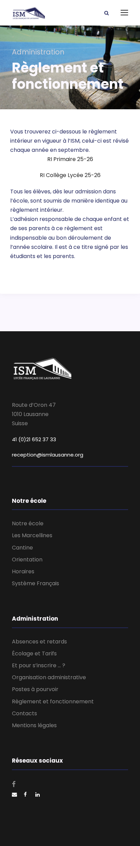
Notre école (27, 523)
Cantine (22, 548)
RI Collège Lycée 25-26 (70, 175)
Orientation (27, 559)
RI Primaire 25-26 (70, 159)
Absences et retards (39, 641)
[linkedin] (37, 795)
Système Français (35, 583)
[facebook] (14, 784)
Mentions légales (34, 725)
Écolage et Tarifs (34, 653)
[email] (14, 795)
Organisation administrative (49, 677)
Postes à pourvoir (35, 689)
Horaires (23, 571)
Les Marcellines (32, 535)
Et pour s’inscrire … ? (38, 665)
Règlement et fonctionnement (53, 701)
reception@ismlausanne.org (47, 454)
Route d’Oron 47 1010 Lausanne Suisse (34, 414)
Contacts (24, 713)
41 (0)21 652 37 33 (34, 439)
